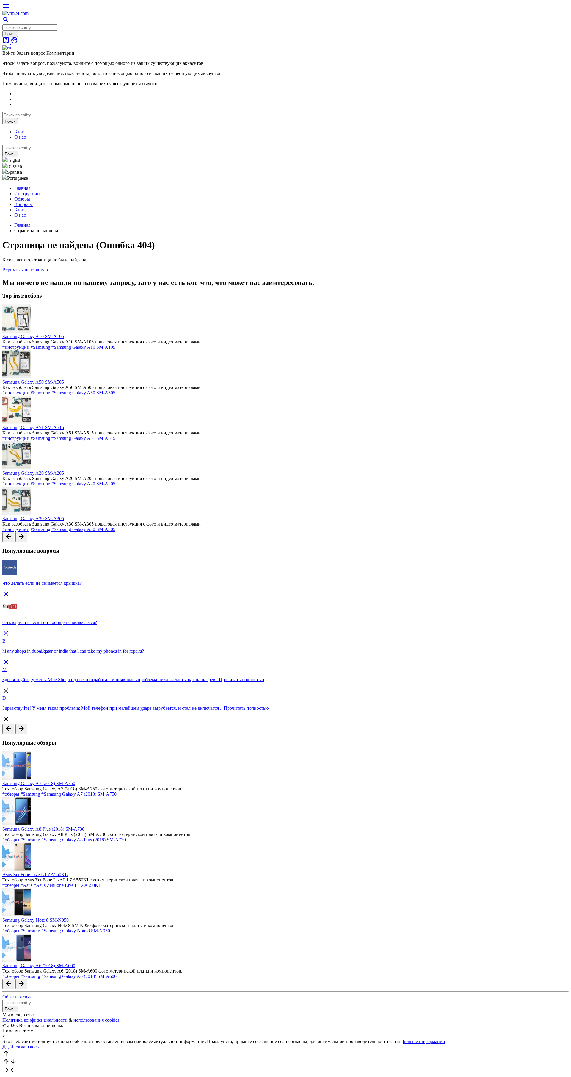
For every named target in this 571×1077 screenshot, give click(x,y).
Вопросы (23, 204)
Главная (22, 188)
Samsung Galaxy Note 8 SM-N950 (35, 920)
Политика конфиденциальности (35, 1020)
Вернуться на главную (25, 269)
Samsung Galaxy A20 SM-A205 (33, 473)
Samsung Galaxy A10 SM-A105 (33, 336)
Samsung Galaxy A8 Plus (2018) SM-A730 (43, 828)
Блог (19, 131)
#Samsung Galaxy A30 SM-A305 (83, 529)
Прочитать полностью (241, 679)
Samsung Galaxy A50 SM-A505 (33, 381)
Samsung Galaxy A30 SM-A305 (33, 518)
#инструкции (15, 347)
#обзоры (10, 794)
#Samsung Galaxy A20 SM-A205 (83, 483)
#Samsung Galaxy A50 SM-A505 (83, 392)
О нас (20, 137)
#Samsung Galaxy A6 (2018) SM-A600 (79, 976)
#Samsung (40, 347)
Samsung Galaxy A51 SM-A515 (33, 427)
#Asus (26, 885)
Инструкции (27, 193)
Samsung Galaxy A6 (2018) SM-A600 (38, 965)
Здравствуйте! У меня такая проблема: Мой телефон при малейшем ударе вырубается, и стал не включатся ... (113, 708)
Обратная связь (17, 996)
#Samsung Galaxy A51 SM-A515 (83, 438)
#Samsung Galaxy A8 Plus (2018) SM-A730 (83, 839)
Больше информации (424, 1041)
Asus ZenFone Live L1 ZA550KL (35, 874)
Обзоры (22, 198)
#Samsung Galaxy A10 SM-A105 (83, 347)
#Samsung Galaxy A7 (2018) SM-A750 (79, 794)
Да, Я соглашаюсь (20, 1046)
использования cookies (96, 1020)
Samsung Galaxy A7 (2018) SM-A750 (38, 783)
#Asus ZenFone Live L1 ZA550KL (67, 885)
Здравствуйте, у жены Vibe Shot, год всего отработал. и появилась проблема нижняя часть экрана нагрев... (110, 679)
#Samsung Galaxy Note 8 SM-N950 (75, 930)
